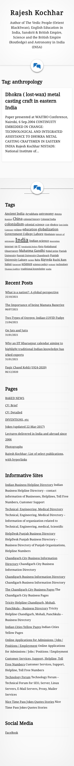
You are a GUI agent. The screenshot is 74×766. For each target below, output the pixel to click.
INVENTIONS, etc (17, 420)
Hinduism (49, 234)
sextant (51, 264)
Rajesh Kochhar (37, 12)
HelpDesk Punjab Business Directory (30, 534)
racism (31, 260)
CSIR (47, 224)
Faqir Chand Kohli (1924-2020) (26, 367)
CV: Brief (11, 405)
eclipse (18, 229)
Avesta (58, 213)
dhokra (54, 224)
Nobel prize (52, 251)
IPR (15, 246)
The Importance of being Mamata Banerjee (34, 305)
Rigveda (46, 260)
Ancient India (15, 214)
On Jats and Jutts (16, 330)
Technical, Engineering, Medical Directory (34, 509)
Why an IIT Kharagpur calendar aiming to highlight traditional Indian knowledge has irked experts (34, 349)
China (18, 218)
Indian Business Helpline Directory (29, 485)
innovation (55, 241)
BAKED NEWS (14, 398)
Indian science (39, 241)
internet (9, 246)
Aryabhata (31, 213)
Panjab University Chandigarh (33, 255)
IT (19, 246)
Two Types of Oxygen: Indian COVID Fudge (34, 318)
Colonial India (48, 219)
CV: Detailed (13, 412)
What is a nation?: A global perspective (32, 292)
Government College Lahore (24, 234)
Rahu (37, 259)
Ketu (40, 246)
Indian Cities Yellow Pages (23, 627)
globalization (48, 229)
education (29, 229)
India (22, 239)
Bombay (8, 219)
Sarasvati (16, 264)
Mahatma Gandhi (32, 251)
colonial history (31, 219)
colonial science (34, 224)
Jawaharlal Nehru (29, 246)
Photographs (14, 447)
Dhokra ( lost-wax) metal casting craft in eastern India (32, 101)
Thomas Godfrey (12, 269)
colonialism (14, 224)
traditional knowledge (33, 268)
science (27, 264)
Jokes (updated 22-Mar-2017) (25, 427)
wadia (48, 269)
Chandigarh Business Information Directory (35, 577)
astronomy (46, 214)
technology (62, 264)
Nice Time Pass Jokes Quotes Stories (29, 702)
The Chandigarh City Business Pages (29, 590)
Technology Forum (18, 677)
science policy (40, 264)
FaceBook (11, 733)
